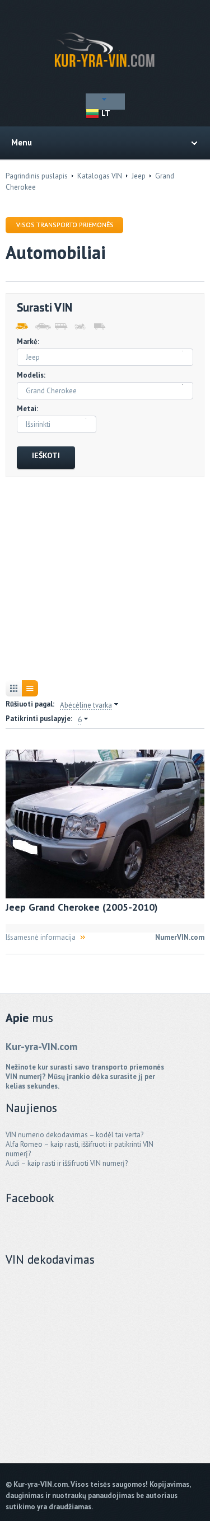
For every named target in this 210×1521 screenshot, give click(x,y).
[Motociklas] (80, 326)
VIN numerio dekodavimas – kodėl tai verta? (74, 1134)
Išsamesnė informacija (41, 937)
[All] (21, 326)
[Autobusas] (60, 326)
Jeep (139, 176)
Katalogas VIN (99, 176)
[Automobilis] (41, 326)
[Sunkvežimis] (99, 326)
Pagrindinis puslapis (37, 176)
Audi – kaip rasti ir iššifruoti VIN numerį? (67, 1163)
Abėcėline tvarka (86, 705)
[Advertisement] (105, 580)
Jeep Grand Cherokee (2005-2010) (82, 907)
